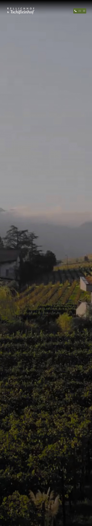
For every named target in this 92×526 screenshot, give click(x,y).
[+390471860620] (75, 10)
